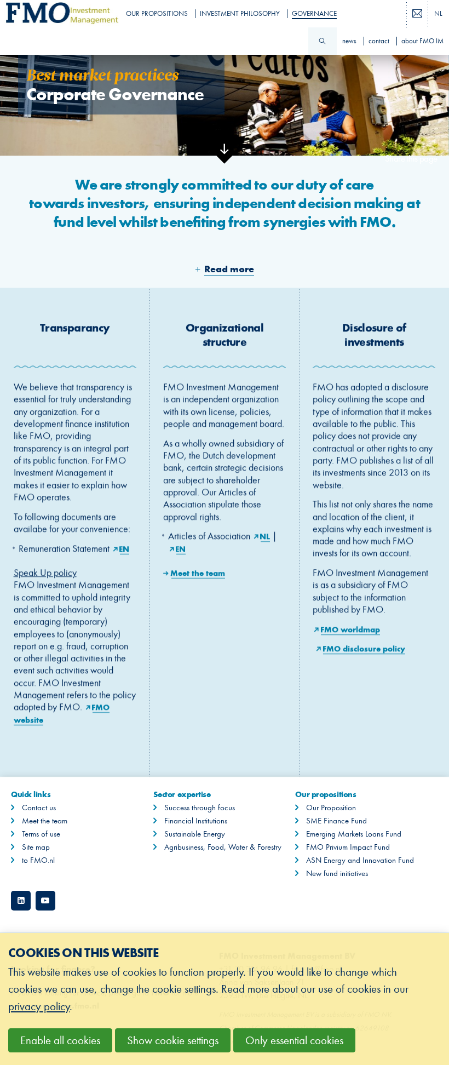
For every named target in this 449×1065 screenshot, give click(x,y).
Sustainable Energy (194, 834)
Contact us (39, 807)
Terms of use (41, 834)
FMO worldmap (350, 629)
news (349, 41)
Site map (36, 847)
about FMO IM (422, 41)
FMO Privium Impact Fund (348, 847)
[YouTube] (45, 901)
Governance (314, 13)
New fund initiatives (337, 873)
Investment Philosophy (240, 13)
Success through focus (199, 807)
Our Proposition (331, 807)
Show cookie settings (172, 1040)
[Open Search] (322, 41)
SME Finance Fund (336, 821)
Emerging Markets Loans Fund (353, 834)
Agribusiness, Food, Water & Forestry (222, 847)
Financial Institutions (195, 821)
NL (265, 536)
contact (379, 41)
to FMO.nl (38, 860)
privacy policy (39, 1007)
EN (124, 548)
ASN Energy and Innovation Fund (360, 860)
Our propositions (157, 13)
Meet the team (198, 573)
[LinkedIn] (21, 901)
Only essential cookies (294, 1040)
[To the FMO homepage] (59, 13)
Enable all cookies (60, 1040)
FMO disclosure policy (364, 649)
